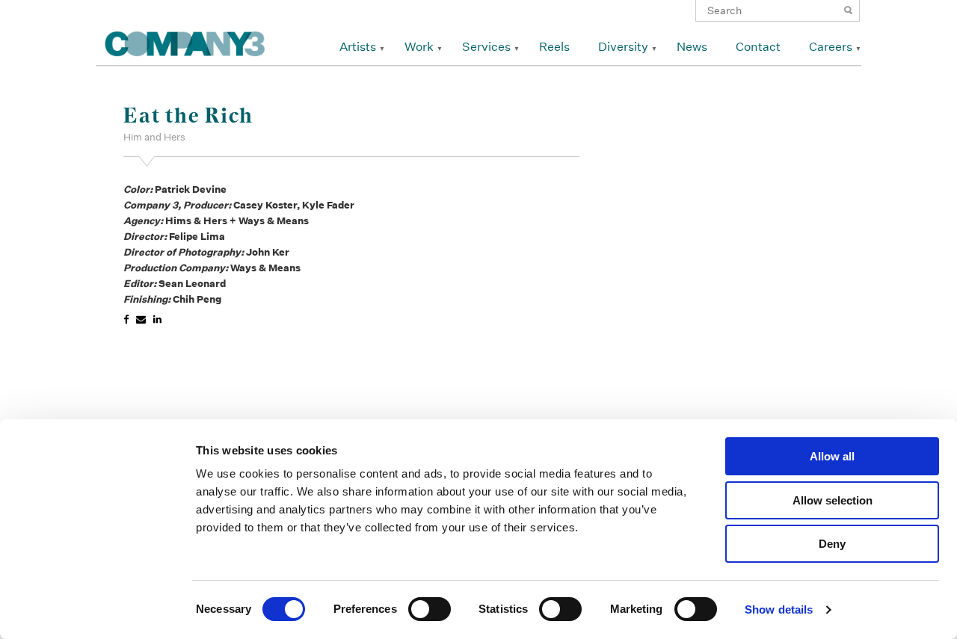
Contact (758, 47)
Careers (830, 47)
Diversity (623, 47)
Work (419, 47)
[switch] (429, 609)
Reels (554, 47)
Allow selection (833, 500)
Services (486, 47)
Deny (832, 543)
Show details (779, 609)
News (692, 47)
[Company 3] (185, 41)
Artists (357, 47)
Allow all (832, 456)
